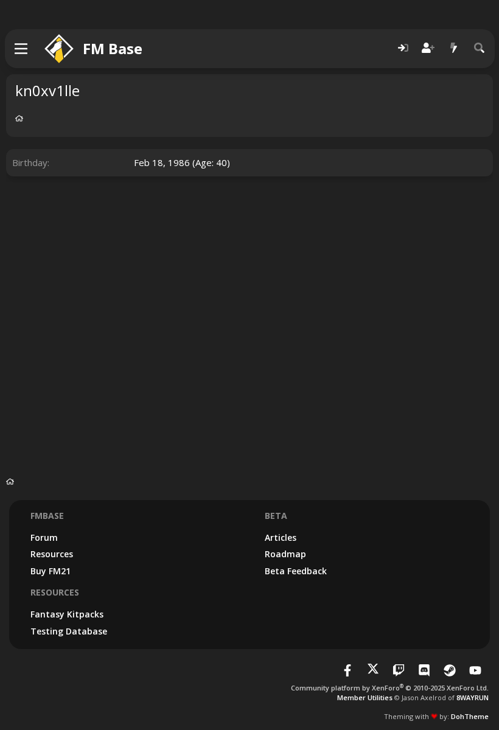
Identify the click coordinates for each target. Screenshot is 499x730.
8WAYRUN (472, 697)
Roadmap (285, 554)
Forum (44, 537)
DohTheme (470, 716)
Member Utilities (365, 697)
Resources (51, 554)
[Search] (479, 48)
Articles (280, 537)
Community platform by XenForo (390, 687)
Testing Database (68, 631)
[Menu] (21, 48)
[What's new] (454, 48)
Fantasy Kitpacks (66, 614)
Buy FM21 (50, 571)
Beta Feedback (296, 571)
